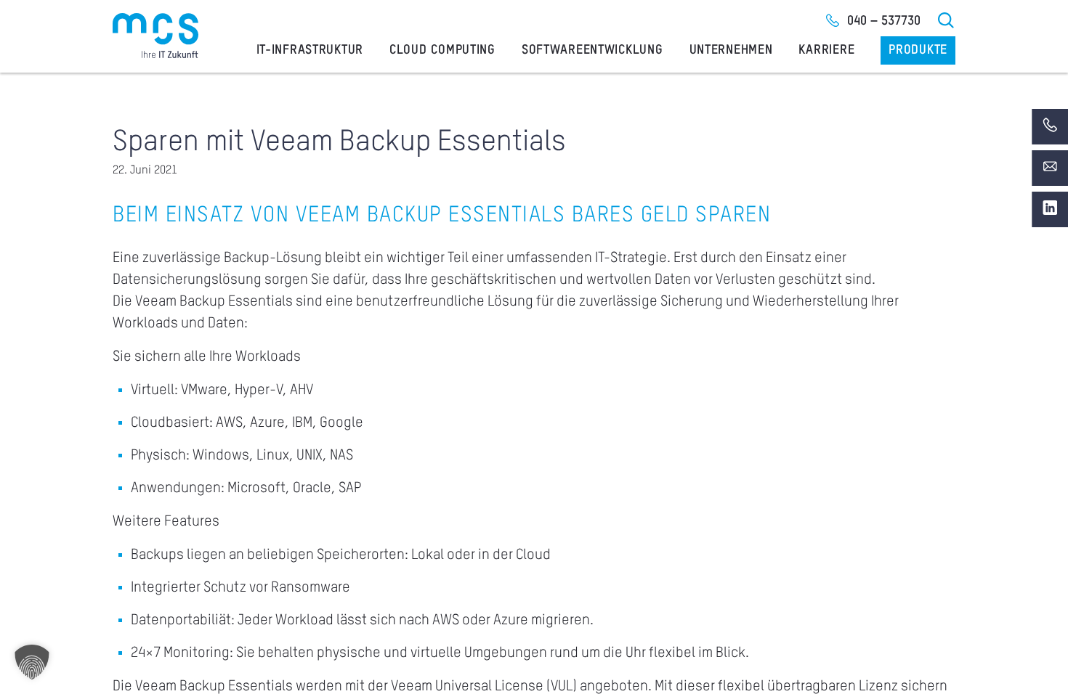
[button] (32, 662)
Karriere (826, 50)
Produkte (918, 50)
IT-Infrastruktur (310, 50)
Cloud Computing (442, 50)
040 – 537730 (884, 21)
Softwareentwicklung (592, 50)
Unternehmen (731, 50)
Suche (946, 20)
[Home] (155, 35)
